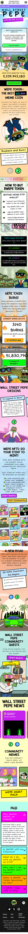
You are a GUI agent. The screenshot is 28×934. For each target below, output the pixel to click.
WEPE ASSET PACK (14, 793)
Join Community (17, 500)
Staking (5, 917)
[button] (13, 817)
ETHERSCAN (14, 340)
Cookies (5, 914)
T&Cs (12, 914)
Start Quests (9, 495)
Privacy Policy (21, 914)
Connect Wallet (14, 362)
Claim (12, 917)
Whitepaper (22, 917)
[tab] (14, 816)
